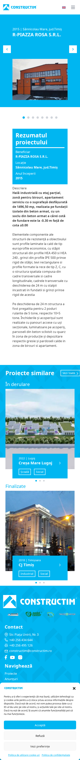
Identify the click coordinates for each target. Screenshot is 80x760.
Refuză (40, 736)
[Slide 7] (56, 117)
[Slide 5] (47, 117)
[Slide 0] (24, 117)
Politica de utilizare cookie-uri (24, 755)
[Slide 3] (38, 117)
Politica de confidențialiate (56, 755)
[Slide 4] (42, 117)
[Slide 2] (33, 117)
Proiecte (11, 673)
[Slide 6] (51, 117)
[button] (74, 688)
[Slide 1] (28, 117)
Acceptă (40, 725)
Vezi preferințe (40, 746)
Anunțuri (11, 679)
